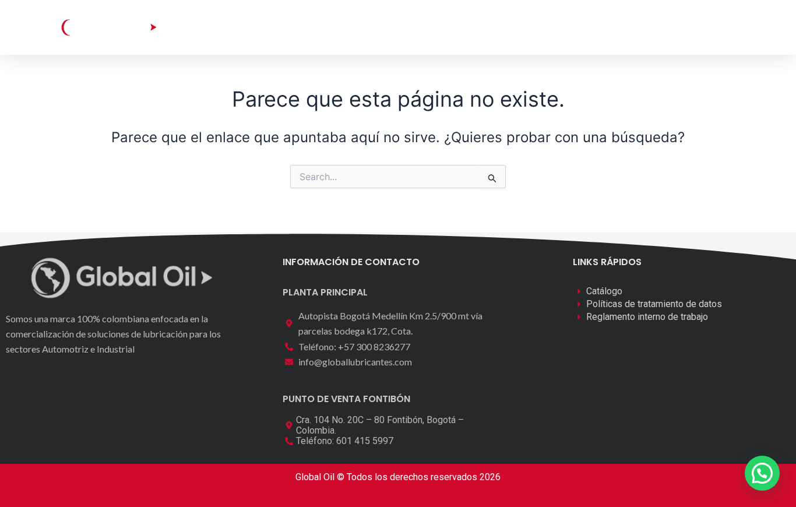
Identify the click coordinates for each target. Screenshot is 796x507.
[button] (687, 26)
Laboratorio (375, 27)
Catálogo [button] (290, 27)
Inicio (233, 27)
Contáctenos (520, 27)
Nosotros (446, 27)
